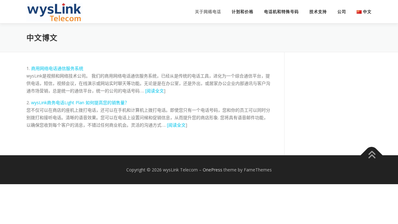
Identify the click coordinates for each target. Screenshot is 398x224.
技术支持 (318, 11)
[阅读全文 (154, 91)
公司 (341, 11)
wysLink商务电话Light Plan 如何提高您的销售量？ (80, 102)
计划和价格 (242, 11)
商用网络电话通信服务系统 (57, 68)
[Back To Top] (372, 155)
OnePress (212, 170)
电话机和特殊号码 (281, 11)
